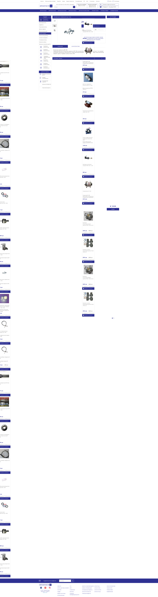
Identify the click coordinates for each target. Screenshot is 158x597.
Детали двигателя (42, 22)
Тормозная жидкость (86, 593)
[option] (88, 58)
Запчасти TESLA (72, 10)
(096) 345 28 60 (92, 5)
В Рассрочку (8, 82)
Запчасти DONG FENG (84, 10)
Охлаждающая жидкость (87, 589)
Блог (87, 1)
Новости (42, 1)
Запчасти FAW (52, 10)
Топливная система (43, 39)
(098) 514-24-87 (81, 5)
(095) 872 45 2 (92, 6)
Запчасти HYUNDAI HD (86, 591)
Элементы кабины (42, 42)
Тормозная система (43, 27)
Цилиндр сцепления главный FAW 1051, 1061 (88, 31)
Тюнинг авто (95, 10)
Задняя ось (41, 24)
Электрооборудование (43, 35)
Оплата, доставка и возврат (50, 1)
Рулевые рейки (104, 10)
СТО (84, 1)
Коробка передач (42, 33)
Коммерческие (114, 10)
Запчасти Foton (62, 10)
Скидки (63, 1)
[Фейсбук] (41, 587)
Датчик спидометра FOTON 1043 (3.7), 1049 (87, 84)
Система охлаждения (43, 37)
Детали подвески (42, 29)
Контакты (98, 1)
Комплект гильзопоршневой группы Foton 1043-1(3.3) (88, 224)
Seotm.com (45, 592)
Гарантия (59, 1)
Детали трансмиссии (43, 31)
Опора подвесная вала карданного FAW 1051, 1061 (88, 139)
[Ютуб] (45, 587)
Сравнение (86, 40)
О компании (92, 1)
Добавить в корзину (88, 42)
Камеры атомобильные (87, 588)
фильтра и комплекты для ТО (88, 586)
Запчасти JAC (43, 10)
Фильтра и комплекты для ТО (44, 44)
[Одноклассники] (49, 587)
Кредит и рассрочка (70, 1)
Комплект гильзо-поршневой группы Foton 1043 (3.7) (88, 251)
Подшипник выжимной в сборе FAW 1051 (88, 111)
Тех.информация (78, 1)
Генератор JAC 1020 (87, 57)
